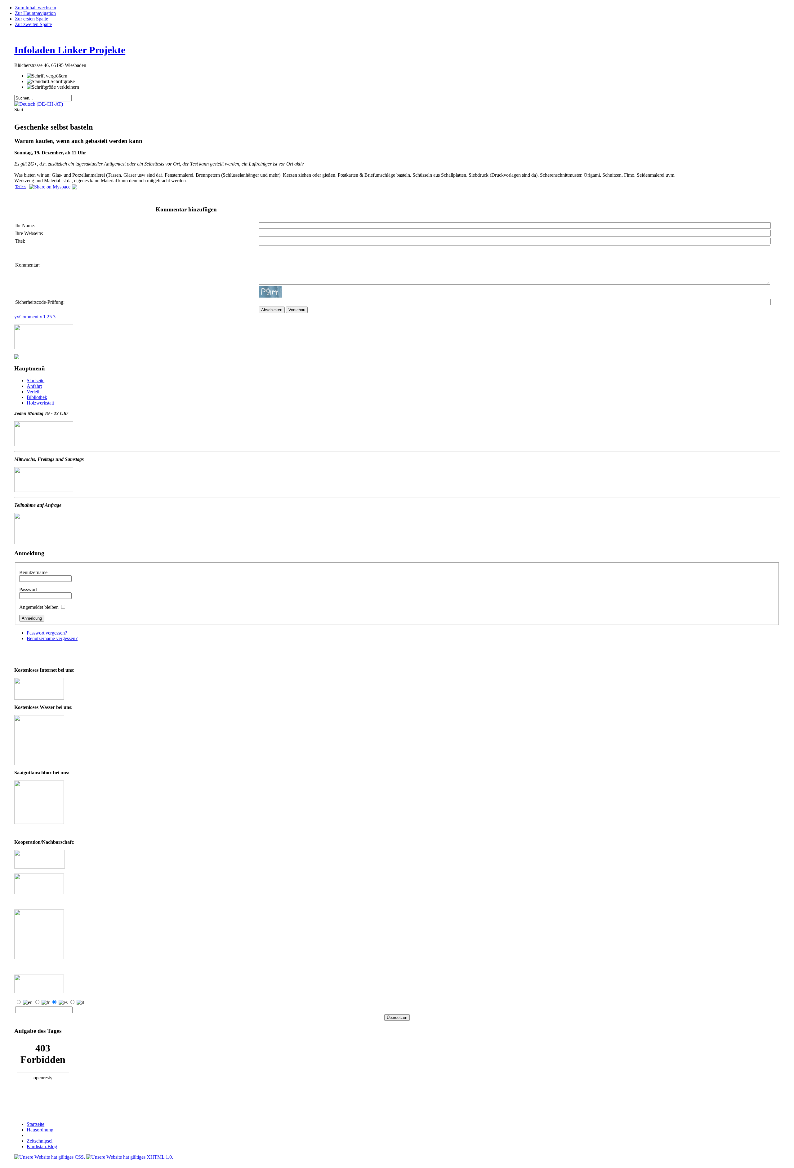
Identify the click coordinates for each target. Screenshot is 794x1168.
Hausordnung (40, 1129)
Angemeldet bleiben (39, 607)
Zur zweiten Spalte (33, 24)
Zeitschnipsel (39, 1141)
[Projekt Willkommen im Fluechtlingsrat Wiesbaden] (39, 892)
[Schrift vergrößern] (47, 76)
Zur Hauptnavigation (35, 13)
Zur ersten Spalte (31, 18)
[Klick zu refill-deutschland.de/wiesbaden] (39, 763)
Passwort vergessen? (47, 632)
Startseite (35, 1124)
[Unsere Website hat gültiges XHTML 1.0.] (129, 1157)
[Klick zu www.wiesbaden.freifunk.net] (39, 698)
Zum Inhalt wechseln (35, 7)
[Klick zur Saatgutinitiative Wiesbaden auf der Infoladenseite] (39, 822)
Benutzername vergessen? (52, 638)
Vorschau (296, 309)
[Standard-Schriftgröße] (51, 81)
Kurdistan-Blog (42, 1146)
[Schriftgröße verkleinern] (53, 87)
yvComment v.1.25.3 (35, 316)
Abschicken (271, 309)
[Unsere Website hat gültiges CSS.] (50, 1157)
